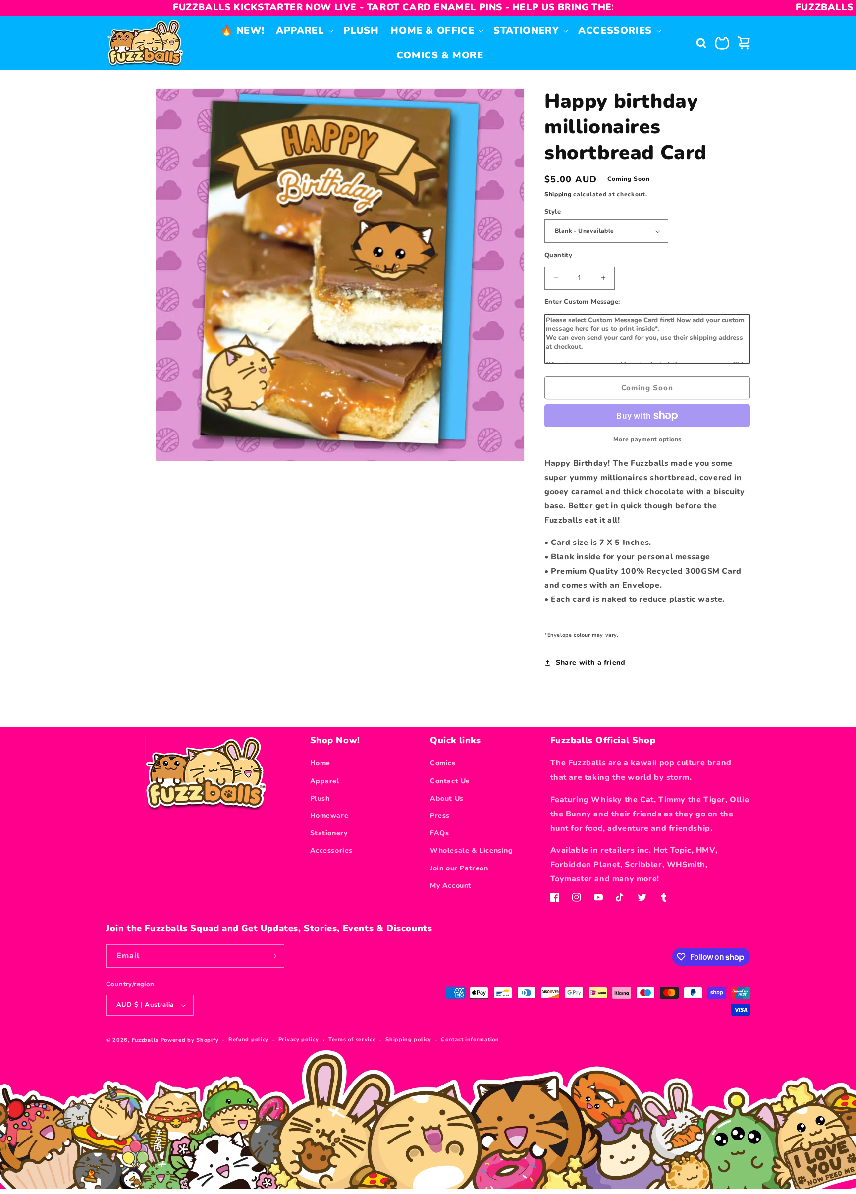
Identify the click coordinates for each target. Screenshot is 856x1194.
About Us (447, 798)
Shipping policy (408, 1039)
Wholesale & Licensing (471, 850)
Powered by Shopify (189, 1040)
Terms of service (351, 1039)
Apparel (325, 781)
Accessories (331, 850)
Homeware (329, 815)
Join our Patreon (459, 868)
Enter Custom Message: (582, 301)
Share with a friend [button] (590, 662)
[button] (303, 30)
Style (552, 211)
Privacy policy (298, 1039)
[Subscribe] (273, 956)
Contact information (470, 1039)
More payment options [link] (647, 439)
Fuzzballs (145, 1040)
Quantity (558, 255)
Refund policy (248, 1039)
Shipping (558, 194)
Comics (443, 763)
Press (440, 815)
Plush (320, 798)
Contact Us (450, 781)
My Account (451, 885)
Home (320, 763)
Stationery (329, 833)
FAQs (439, 833)
